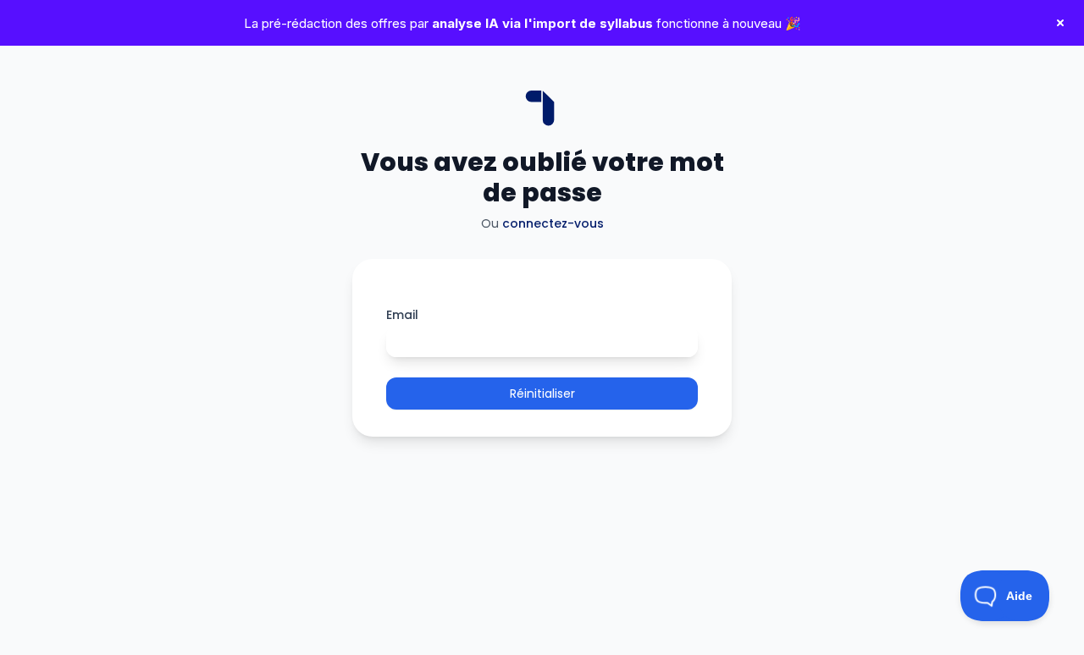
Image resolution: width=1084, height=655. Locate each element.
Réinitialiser (542, 393)
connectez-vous (553, 223)
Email (402, 314)
